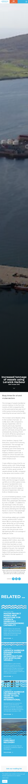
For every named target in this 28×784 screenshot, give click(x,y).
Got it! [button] (4, 781)
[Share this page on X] (16, 578)
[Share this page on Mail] (19, 578)
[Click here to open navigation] (26, 1)
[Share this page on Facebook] (13, 578)
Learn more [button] (5, 777)
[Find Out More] (14, 624)
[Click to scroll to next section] (14, 388)
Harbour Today (13, 2)
